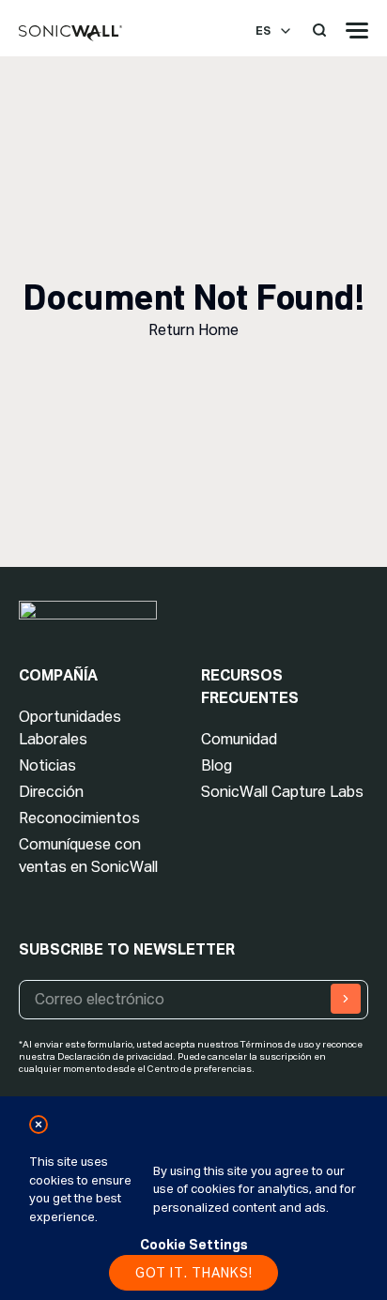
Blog (216, 765)
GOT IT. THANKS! (194, 1272)
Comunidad (239, 739)
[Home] (70, 33)
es (263, 31)
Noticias (47, 765)
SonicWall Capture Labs (282, 792)
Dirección (51, 792)
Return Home (193, 330)
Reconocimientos (79, 818)
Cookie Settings (194, 1244)
